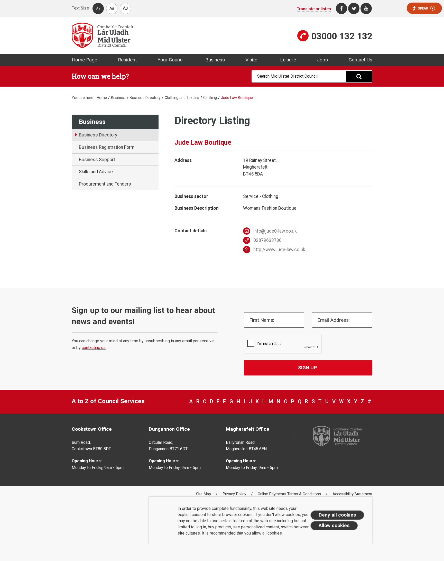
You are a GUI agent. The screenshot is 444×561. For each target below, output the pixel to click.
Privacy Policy (235, 494)
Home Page (84, 60)
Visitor (252, 60)
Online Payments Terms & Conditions (290, 494)
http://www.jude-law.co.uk (279, 249)
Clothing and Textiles (182, 98)
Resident (127, 60)
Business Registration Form (106, 147)
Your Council (171, 60)
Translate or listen (314, 8)
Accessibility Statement (352, 494)
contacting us (94, 347)
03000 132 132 (341, 36)
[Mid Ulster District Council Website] (145, 35)
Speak (423, 8)
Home (102, 98)
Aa (98, 8)
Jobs (322, 60)
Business (215, 60)
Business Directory (145, 98)
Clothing (210, 98)
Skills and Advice (96, 171)
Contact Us (360, 60)
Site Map (204, 494)
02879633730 (267, 240)
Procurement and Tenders (105, 184)
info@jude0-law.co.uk (275, 231)
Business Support (97, 159)
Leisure (288, 60)
